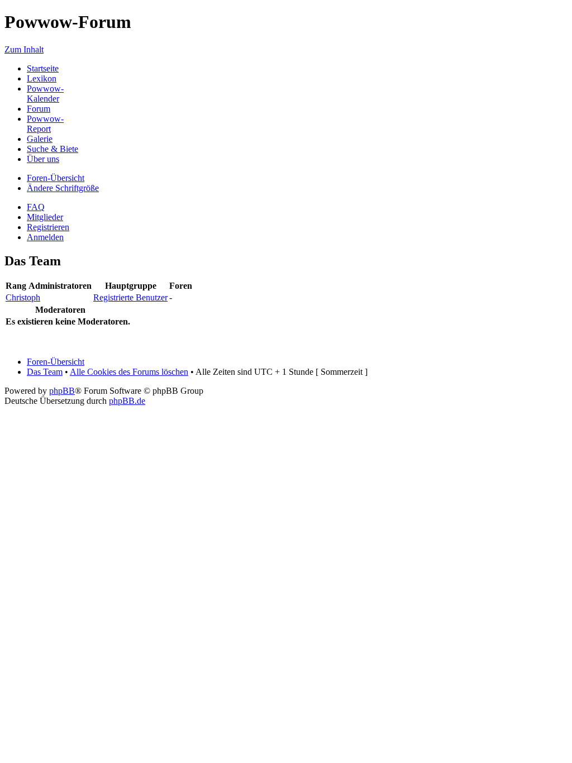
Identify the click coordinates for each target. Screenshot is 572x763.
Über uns (43, 159)
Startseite (43, 68)
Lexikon (41, 78)
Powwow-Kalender (45, 93)
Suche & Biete (52, 149)
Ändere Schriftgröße (63, 188)
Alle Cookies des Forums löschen (129, 371)
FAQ (36, 207)
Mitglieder (45, 217)
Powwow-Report (45, 123)
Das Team (45, 371)
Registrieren (48, 227)
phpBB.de (127, 401)
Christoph (23, 297)
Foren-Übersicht (55, 178)
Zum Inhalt (24, 49)
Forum (38, 108)
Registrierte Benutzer (130, 297)
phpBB (62, 390)
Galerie (40, 139)
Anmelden (45, 237)
